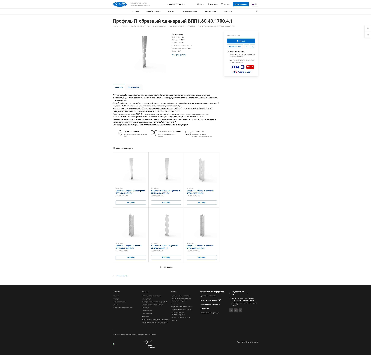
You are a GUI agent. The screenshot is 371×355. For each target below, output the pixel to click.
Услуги (173, 292)
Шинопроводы (146, 299)
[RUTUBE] (236, 310)
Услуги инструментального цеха (181, 309)
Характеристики (134, 87)
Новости (116, 296)
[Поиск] (257, 11)
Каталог (145, 292)
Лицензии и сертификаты (210, 304)
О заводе (116, 292)
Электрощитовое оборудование (152, 305)
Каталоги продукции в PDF (210, 300)
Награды (116, 299)
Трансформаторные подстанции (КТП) (154, 302)
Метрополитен (147, 313)
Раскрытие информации (209, 313)
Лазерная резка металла (179, 304)
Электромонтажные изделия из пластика (155, 319)
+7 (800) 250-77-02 (176, 4)
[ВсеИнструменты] (250, 66)
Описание (119, 87)
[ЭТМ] (237, 66)
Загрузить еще (168, 267)
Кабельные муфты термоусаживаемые (155, 322)
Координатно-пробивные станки (181, 306)
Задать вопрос (241, 4)
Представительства (208, 296)
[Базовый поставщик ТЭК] (113, 344)
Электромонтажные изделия (151, 296)
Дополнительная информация (212, 292)
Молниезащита (147, 310)
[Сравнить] (252, 47)
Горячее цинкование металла (180, 296)
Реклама (174, 320)
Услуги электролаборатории (180, 317)
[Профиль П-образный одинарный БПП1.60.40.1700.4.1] (144, 53)
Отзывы (115, 305)
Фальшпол (145, 316)
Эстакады (145, 307)
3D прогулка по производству (122, 307)
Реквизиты (204, 308)
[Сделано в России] (149, 344)
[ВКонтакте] (231, 310)
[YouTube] (240, 310)
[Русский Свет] (242, 71)
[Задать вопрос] (246, 47)
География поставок (119, 302)
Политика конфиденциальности (247, 342)
